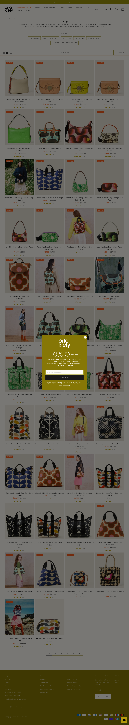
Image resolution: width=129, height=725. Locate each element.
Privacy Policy (66, 385)
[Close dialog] (85, 337)
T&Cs (60, 385)
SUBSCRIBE (64, 377)
